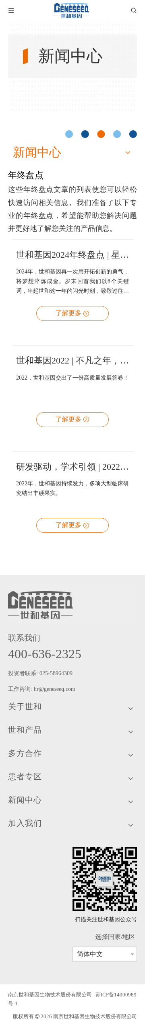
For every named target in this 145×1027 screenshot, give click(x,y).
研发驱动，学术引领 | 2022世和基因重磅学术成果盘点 (72, 467)
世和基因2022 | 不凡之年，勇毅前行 (72, 360)
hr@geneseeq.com (55, 689)
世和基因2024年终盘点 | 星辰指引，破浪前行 (72, 255)
